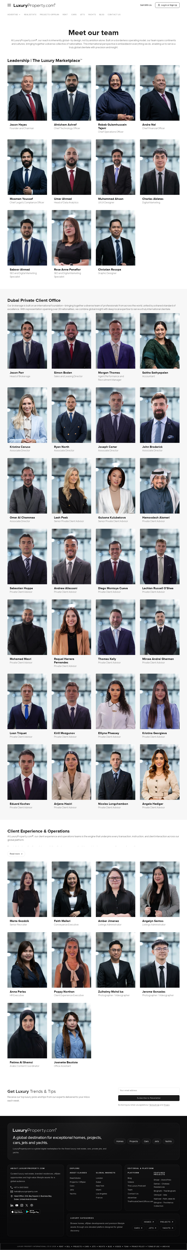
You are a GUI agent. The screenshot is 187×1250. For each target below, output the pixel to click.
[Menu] (9, 5)
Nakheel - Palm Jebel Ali (164, 1198)
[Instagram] (21, 1205)
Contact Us (114, 14)
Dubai (98, 1182)
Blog (101, 14)
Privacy (167, 1105)
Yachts (92, 14)
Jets (82, 14)
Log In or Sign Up (169, 5)
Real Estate (30, 14)
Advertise (12, 14)
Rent (65, 14)
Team (130, 1189)
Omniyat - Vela (160, 1194)
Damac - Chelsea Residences (161, 1185)
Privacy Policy (138, 1246)
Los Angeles (101, 1193)
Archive (166, 1246)
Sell (68, 1246)
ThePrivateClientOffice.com (139, 1201)
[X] (26, 1205)
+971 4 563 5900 (21, 1187)
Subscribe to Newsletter (149, 1098)
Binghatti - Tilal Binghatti (165, 1191)
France (99, 1197)
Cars (73, 14)
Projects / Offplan (78, 1182)
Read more (15, 854)
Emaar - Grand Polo (162, 1179)
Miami (98, 1189)
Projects (134, 1141)
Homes (119, 1141)
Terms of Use (154, 1105)
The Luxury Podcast (137, 1185)
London (99, 1178)
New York (100, 1185)
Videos (131, 1182)
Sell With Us (146, 5)
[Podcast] (31, 1205)
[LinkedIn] (12, 1205)
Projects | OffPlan (49, 14)
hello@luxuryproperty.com (26, 1191)
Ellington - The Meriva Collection (163, 1204)
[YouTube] (16, 1205)
